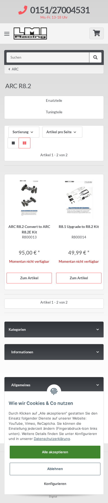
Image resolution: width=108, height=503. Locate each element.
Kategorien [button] (17, 329)
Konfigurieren (55, 484)
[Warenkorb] (97, 33)
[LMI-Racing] (34, 33)
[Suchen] (95, 57)
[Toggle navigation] (6, 33)
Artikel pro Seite (59, 132)
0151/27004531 (60, 9)
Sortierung (21, 132)
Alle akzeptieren (55, 452)
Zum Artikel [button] (29, 278)
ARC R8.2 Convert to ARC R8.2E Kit (29, 229)
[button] (13, 143)
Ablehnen (55, 469)
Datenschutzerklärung (52, 439)
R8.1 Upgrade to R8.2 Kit (79, 226)
